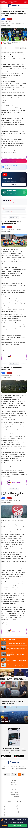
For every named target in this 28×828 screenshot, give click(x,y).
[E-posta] (22, 774)
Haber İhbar (14, 784)
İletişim (14, 787)
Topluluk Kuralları (14, 794)
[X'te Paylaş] (16, 48)
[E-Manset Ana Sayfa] (14, 6)
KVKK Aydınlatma (14, 796)
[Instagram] (12, 774)
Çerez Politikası (14, 799)
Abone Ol (14, 184)
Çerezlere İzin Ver (18, 825)
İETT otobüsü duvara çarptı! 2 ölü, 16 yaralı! (9, 2)
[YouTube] (15, 774)
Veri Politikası (4, 825)
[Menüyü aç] (25, 5)
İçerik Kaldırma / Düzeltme (14, 801)
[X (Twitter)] (8, 774)
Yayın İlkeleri (14, 782)
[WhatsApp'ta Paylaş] (21, 48)
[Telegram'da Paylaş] (23, 48)
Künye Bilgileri (14, 780)
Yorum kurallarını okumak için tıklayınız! (11, 202)
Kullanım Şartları (14, 792)
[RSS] (19, 774)
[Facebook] (5, 774)
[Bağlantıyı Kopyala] (25, 48)
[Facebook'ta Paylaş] (18, 48)
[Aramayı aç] (2, 5)
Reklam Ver (14, 789)
